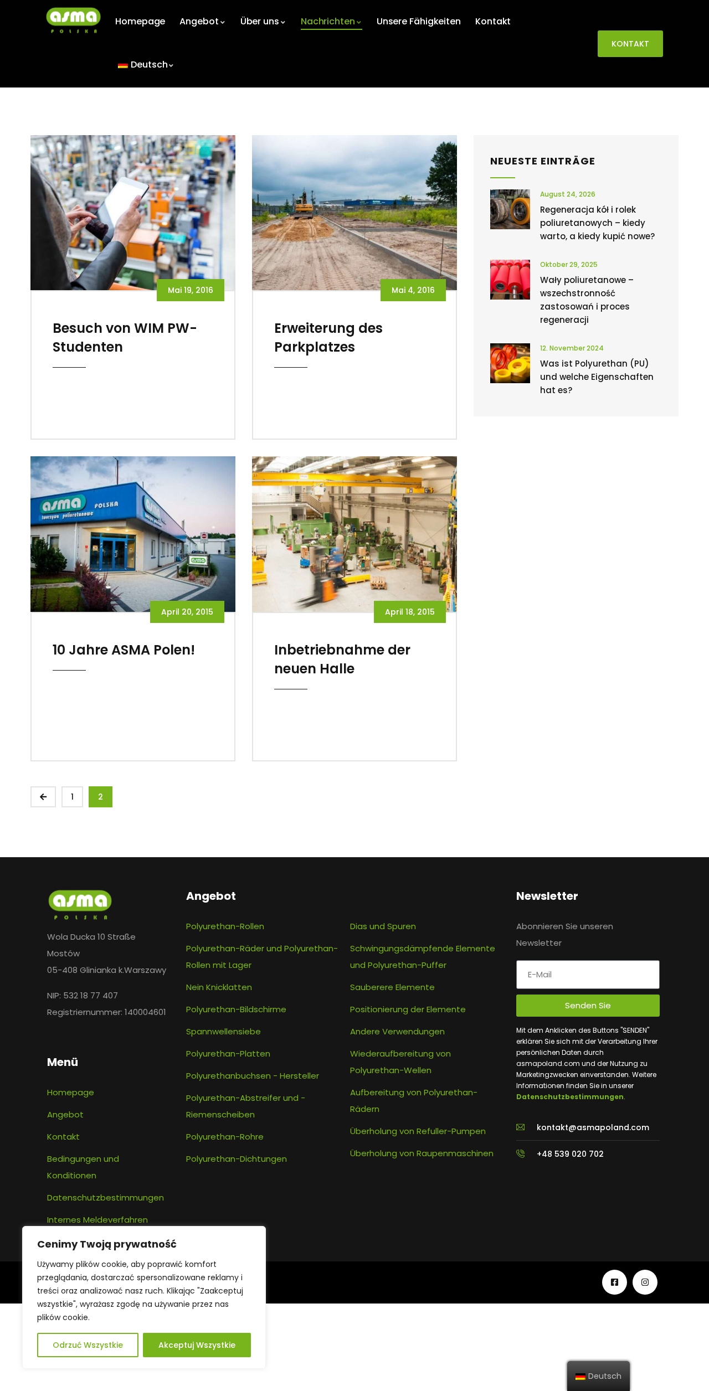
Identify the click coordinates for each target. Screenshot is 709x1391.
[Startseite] (73, 20)
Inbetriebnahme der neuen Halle (342, 659)
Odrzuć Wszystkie (88, 1345)
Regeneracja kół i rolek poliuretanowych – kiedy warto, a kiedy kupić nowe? (597, 223)
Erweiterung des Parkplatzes (328, 337)
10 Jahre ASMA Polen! (124, 650)
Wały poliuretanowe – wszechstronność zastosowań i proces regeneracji (587, 300)
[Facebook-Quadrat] (614, 1282)
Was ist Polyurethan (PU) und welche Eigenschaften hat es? (597, 377)
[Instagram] (645, 1282)
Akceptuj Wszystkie (196, 1345)
